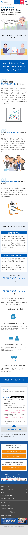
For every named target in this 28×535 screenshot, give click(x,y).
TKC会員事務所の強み (6, 495)
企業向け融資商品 (5, 505)
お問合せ (22, 3)
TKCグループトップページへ (16, 2)
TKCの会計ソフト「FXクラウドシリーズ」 (16, 4)
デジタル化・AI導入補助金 (7, 508)
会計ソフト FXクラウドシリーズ (9, 486)
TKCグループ (3, 4)
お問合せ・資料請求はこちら (14, 456)
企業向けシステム (5, 502)
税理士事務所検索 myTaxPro (14, 468)
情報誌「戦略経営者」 (6, 515)
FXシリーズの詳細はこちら (14, 451)
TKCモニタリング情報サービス (8, 512)
